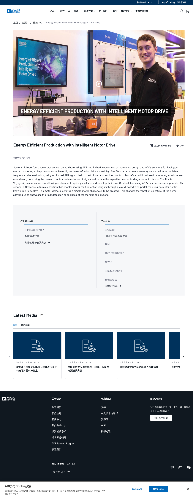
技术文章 (25, 324)
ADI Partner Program (63, 443)
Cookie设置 (136, 489)
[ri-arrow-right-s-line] (183, 356)
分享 (182, 145)
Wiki (103, 425)
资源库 (104, 419)
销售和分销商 (59, 437)
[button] (160, 145)
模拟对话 (106, 431)
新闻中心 (56, 419)
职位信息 (56, 413)
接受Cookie (158, 489)
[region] (96, 489)
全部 (15, 324)
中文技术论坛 (108, 413)
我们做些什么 (59, 425)
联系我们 (56, 449)
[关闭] (188, 489)
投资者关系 (58, 431)
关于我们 (56, 407)
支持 (103, 407)
